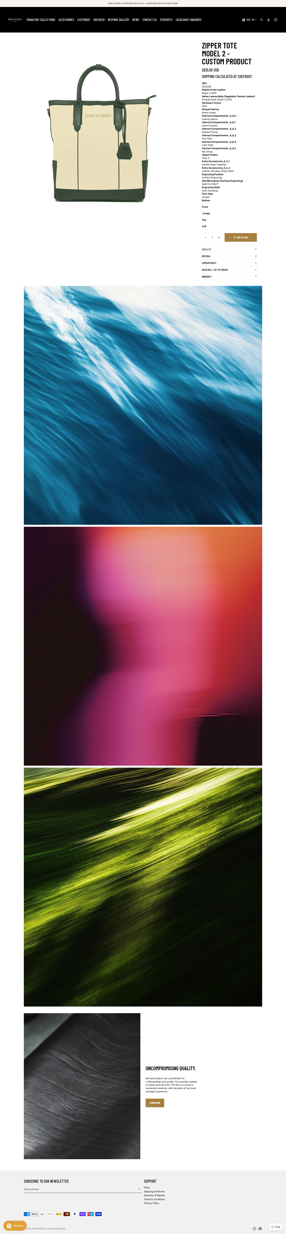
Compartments (209, 262)
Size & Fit (206, 249)
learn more (155, 1102)
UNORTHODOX (38, 1228)
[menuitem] (40, 19)
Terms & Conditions (154, 1199)
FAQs (147, 1187)
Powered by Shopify (56, 1228)
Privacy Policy (151, 1203)
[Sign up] (139, 1189)
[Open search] (261, 19)
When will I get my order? (215, 269)
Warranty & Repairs (154, 1195)
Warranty (207, 276)
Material (206, 256)
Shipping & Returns (154, 1191)
